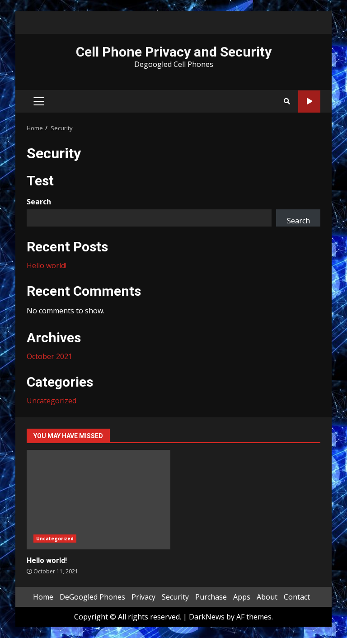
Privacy (143, 597)
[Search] (287, 101)
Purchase (211, 597)
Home (43, 597)
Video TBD (309, 101)
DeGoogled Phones (92, 597)
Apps (241, 597)
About (267, 597)
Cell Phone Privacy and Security (174, 52)
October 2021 (49, 356)
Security (175, 597)
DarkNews (207, 617)
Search (39, 202)
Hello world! (46, 265)
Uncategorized (51, 401)
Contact (297, 597)
